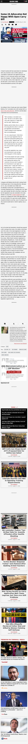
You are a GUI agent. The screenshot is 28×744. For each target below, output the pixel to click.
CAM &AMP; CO (7, 349)
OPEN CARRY (4, 352)
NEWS (7, 346)
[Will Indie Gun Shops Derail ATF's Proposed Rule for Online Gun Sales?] (14, 440)
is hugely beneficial (16, 194)
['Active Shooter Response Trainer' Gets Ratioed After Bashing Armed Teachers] (14, 553)
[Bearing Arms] (14, 1)
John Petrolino (14, 599)
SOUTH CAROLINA (5, 355)
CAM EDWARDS (14, 349)
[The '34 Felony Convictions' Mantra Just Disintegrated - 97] (14, 725)
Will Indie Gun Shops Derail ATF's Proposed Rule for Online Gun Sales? (14, 451)
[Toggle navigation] (1, 1)
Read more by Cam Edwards (20, 343)
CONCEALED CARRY (22, 349)
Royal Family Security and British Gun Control (14, 409)
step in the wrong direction (7, 111)
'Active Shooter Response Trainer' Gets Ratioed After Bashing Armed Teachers (14, 564)
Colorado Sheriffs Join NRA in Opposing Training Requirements (14, 480)
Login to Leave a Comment (14, 372)
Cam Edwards (5, 22)
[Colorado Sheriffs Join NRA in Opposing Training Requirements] (14, 470)
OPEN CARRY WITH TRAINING (14, 352)
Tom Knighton (14, 484)
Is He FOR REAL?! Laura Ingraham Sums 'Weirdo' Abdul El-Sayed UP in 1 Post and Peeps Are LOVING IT (14, 683)
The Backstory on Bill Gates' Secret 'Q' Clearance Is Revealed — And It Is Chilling (13, 709)
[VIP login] (25, 1)
